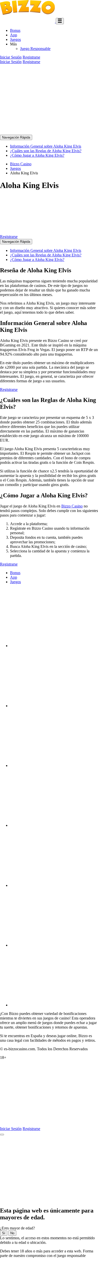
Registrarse (31, 57)
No (12, 1233)
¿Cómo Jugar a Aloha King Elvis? (37, 155)
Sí (3, 1233)
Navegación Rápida (16, 137)
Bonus (15, 30)
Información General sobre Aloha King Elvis (45, 146)
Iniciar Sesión (11, 57)
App (13, 35)
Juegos (15, 39)
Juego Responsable (35, 48)
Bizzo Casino (72, 506)
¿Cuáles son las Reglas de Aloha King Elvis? (45, 151)
